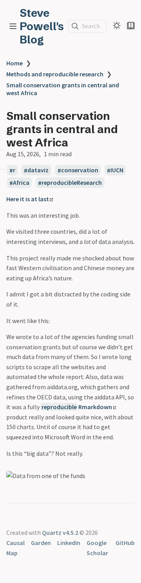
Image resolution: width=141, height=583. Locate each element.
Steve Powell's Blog (42, 26)
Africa (21, 183)
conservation (79, 170)
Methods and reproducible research (54, 74)
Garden (41, 543)
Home (14, 63)
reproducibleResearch (72, 183)
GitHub (125, 543)
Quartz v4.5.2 (60, 532)
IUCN (116, 170)
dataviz (38, 170)
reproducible (59, 407)
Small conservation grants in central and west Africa (62, 89)
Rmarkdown (95, 407)
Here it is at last (27, 199)
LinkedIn (68, 543)
